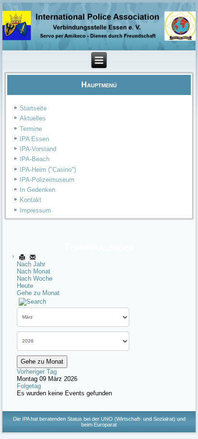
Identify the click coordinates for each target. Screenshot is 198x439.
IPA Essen (34, 138)
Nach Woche (34, 278)
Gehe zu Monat (38, 293)
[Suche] (32, 301)
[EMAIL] (32, 257)
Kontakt (30, 199)
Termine (31, 128)
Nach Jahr (31, 264)
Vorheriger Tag (37, 371)
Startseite (33, 108)
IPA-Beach (35, 159)
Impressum (35, 210)
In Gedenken (37, 189)
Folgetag (29, 386)
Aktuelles (33, 118)
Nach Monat (33, 271)
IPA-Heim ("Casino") (48, 169)
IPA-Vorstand (38, 149)
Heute (25, 285)
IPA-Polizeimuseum (47, 179)
